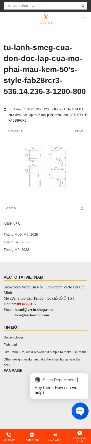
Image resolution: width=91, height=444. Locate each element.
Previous (13, 131)
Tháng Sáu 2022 (16, 242)
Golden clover (13, 337)
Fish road (10, 345)
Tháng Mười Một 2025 (21, 234)
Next (81, 131)
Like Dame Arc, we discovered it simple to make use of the (45, 352)
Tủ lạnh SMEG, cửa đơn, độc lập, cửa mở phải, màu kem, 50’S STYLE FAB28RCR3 (47, 114)
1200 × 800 (51, 109)
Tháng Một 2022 (16, 250)
